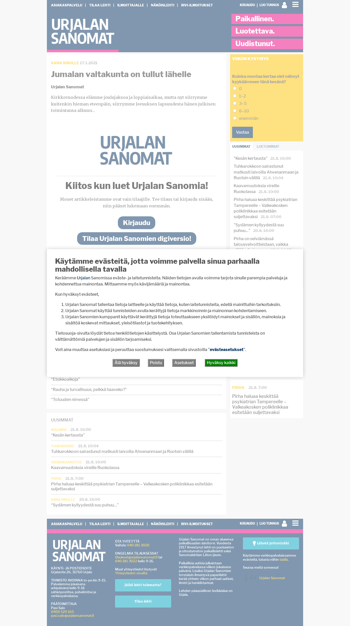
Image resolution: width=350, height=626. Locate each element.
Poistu (156, 362)
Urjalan (83, 277)
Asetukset (184, 362)
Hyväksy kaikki (221, 362)
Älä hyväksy (126, 362)
